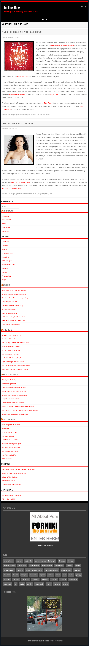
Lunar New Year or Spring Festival (61, 45)
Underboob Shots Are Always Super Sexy (15, 298)
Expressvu (5, 246)
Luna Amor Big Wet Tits (9, 384)
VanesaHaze (6, 227)
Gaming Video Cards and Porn (11, 484)
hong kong (41, 194)
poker (58, 575)
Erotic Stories (22, 566)
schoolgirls (25, 579)
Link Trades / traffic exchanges (11, 495)
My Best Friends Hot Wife (9, 432)
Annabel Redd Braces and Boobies (13, 403)
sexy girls (54, 579)
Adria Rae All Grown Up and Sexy (12, 305)
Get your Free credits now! (11, 188)
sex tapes (45, 579)
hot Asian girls (22, 76)
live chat (15, 575)
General (10, 114)
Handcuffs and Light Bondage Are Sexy (14, 290)
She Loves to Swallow (9, 436)
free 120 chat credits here (20, 182)
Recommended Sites (8, 265)
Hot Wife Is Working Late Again (11, 444)
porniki (71, 575)
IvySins (4, 224)
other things (5, 257)
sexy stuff (63, 579)
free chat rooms (45, 114)
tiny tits (22, 584)
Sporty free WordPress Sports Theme (37, 640)
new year (24, 575)
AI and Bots (5, 242)
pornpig (78, 575)
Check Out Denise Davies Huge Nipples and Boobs (18, 406)
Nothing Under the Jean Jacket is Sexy (14, 294)
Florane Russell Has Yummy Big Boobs (14, 391)
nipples (42, 575)
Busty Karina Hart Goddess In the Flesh (14, 387)
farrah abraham (34, 566)
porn (64, 575)
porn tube (7, 579)
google (77, 566)
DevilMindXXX (6, 220)
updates (29, 584)
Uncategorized (6, 276)
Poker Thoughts (7, 261)
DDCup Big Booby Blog (10, 374)
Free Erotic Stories (9, 419)
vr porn (48, 584)
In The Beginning (7, 459)
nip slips (50, 575)
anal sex (19, 561)
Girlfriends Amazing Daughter (11, 447)
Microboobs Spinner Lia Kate (11, 346)
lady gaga (77, 570)
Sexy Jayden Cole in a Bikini (11, 324)
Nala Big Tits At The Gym (9, 380)
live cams (7, 575)
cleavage (71, 561)
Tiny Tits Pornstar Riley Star (10, 354)
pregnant (16, 579)
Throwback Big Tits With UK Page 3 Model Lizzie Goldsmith (20, 410)
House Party (5, 428)
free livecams (59, 566)
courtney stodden (9, 566)
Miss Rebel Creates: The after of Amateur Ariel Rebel (18, 469)
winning (65, 584)
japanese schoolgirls (51, 570)
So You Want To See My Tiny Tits (12, 358)
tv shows (4, 272)
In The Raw (12, 8)
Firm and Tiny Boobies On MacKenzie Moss (15, 343)
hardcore (20, 570)
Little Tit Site (7, 330)
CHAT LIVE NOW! (8, 211)
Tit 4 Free (47, 103)
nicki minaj (33, 575)
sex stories (35, 579)
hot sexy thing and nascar (34, 570)
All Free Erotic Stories (17, 94)
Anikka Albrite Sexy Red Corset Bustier (14, 317)
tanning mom (73, 579)
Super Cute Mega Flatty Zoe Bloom (13, 362)
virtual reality (39, 584)
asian (21, 194)
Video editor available (8, 499)
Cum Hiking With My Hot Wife (11, 425)
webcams (57, 584)
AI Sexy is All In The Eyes (9, 477)
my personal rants (7, 253)
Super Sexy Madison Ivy (9, 313)
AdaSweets (5, 231)
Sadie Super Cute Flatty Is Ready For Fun (15, 369)
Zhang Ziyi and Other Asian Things (18, 123)
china (25, 194)
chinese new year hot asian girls (29, 114)
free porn (69, 566)
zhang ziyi (48, 194)
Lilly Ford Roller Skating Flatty (11, 350)
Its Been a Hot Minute (8, 481)
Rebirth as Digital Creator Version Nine (14, 473)
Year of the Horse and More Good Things (21, 32)
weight (4, 280)
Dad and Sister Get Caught (10, 451)
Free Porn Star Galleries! (45, 545)
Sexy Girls (6, 285)
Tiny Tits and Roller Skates (10, 339)
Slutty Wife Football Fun (9, 455)
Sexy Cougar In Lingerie (9, 302)
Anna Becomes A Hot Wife (10, 440)
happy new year (9, 570)
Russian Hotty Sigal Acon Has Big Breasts (15, 414)
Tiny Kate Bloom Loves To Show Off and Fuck (16, 365)
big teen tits (28, 561)
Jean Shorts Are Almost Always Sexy (13, 321)
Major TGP (54, 94)
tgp (16, 584)
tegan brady (7, 584)
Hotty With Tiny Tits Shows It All (11, 335)
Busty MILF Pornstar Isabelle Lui (12, 399)
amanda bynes (8, 561)
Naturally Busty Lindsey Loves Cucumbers (15, 395)
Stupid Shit (5, 268)
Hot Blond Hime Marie (9, 309)
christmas (62, 561)
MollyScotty (5, 216)
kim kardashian (66, 570)
